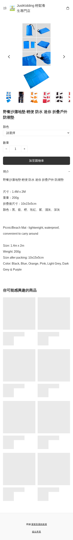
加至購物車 (36, 160)
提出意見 (36, 531)
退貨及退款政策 (39, 524)
